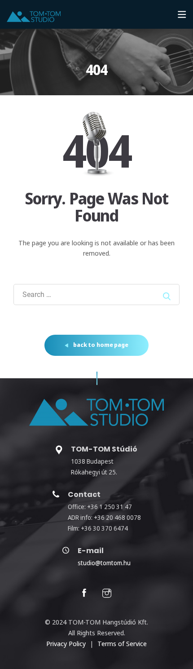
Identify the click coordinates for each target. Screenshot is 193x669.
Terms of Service (122, 643)
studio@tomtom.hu (104, 562)
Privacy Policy (66, 643)
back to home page (100, 345)
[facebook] (84, 593)
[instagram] (106, 593)
